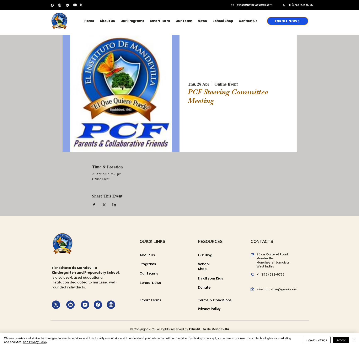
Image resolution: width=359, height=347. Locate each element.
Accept (341, 340)
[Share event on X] (104, 204)
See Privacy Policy (35, 342)
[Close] (354, 340)
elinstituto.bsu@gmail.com (254, 4)
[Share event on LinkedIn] (114, 204)
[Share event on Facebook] (94, 204)
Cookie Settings (316, 340)
